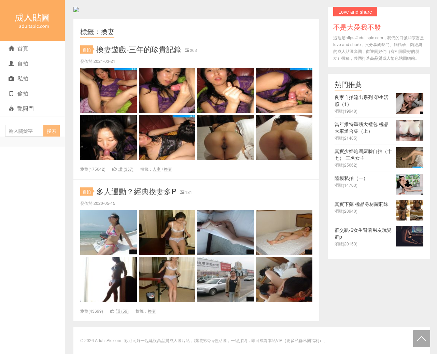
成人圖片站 (179, 340)
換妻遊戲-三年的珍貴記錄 (138, 49)
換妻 (168, 169)
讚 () (125, 169)
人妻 (157, 169)
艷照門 (25, 108)
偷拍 (22, 93)
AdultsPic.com (32, 20)
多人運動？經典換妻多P (136, 191)
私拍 (22, 78)
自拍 (22, 63)
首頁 (22, 48)
